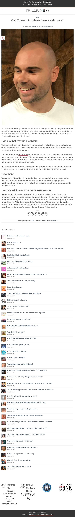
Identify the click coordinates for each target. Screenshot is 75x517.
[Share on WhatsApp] (28, 213)
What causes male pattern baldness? (20, 364)
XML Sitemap (40, 514)
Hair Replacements (14, 242)
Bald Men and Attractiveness (17, 300)
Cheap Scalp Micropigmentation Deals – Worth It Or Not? (27, 370)
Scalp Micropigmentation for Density (19, 441)
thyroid (55, 220)
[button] (2, 10)
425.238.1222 (32, 5)
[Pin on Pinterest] (42, 213)
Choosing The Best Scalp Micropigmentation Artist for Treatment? (29, 383)
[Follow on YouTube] (28, 498)
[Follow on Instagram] (26, 494)
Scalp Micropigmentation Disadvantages (21, 454)
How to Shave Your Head (16, 358)
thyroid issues (23, 154)
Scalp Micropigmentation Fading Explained (22, 409)
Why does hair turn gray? (16, 332)
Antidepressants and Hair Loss (18, 268)
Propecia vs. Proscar (14, 287)
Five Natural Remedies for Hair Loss (20, 261)
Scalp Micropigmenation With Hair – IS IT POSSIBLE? (26, 434)
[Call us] (33, 494)
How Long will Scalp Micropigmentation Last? (23, 325)
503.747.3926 (48, 5)
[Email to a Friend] (39, 213)
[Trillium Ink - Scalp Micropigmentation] (37, 10)
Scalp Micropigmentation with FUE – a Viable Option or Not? (28, 428)
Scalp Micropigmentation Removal (19, 466)
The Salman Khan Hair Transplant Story (21, 281)
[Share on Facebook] (32, 213)
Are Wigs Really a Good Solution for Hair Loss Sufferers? (27, 274)
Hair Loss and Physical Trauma (18, 236)
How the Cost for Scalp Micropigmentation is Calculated (26, 402)
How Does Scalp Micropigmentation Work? (22, 396)
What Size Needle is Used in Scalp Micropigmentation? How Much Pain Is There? (35, 248)
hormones (50, 220)
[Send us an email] (29, 494)
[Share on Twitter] (35, 213)
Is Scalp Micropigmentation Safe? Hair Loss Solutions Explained (29, 422)
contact (3, 202)
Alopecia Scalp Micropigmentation (19, 460)
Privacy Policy (49, 514)
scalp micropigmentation (60, 202)
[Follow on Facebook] (22, 494)
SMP (37, 17)
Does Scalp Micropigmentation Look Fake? (22, 447)
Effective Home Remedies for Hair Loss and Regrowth (26, 313)
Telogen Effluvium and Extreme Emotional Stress (24, 293)
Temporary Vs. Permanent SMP (18, 306)
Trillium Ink (18, 202)
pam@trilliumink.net (9, 504)
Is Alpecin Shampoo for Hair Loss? (19, 319)
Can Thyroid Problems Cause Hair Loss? (21, 338)
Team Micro (32, 514)
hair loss (44, 220)
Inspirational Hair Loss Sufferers (18, 255)
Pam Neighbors (48, 26)
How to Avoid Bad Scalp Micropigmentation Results (25, 377)
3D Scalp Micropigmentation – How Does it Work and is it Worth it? (30, 390)
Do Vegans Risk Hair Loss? (16, 351)
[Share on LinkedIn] (46, 213)
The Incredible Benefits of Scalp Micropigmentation (25, 415)
